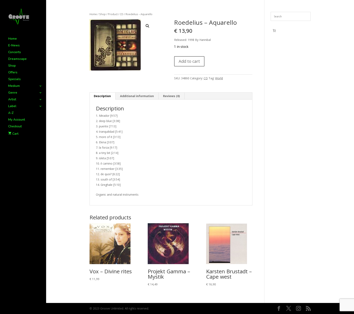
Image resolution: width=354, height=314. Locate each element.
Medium (14, 86)
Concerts (14, 52)
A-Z (11, 113)
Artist (12, 99)
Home (12, 39)
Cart (15, 134)
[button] (147, 26)
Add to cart (189, 61)
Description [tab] (102, 96)
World (219, 78)
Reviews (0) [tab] (171, 96)
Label (12, 106)
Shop (12, 66)
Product (113, 14)
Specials (14, 79)
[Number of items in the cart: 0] (274, 30)
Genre (12, 93)
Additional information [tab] (137, 96)
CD (121, 14)
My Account (16, 120)
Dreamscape (17, 59)
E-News (14, 45)
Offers (12, 72)
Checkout (15, 126)
